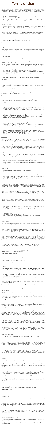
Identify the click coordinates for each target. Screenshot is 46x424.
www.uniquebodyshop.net (6, 11)
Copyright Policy (29, 223)
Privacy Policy (18, 53)
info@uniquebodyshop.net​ (6, 423)
